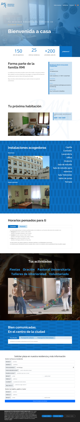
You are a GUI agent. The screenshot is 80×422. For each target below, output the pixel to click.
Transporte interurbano (45, 338)
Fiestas (15, 269)
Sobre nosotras (57, 5)
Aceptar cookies (47, 416)
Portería (22, 226)
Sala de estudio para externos (62, 170)
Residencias (65, 5)
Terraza (68, 181)
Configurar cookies (70, 416)
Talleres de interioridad (28, 274)
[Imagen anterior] (10, 124)
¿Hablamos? (65, 51)
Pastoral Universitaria (54, 269)
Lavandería (67, 154)
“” (8, 418)
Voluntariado (59, 274)
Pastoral (72, 5)
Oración (29, 269)
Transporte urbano (27, 338)
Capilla (69, 147)
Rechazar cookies (58, 416)
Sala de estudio (65, 164)
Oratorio (68, 161)
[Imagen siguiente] (47, 124)
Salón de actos (65, 178)
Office (69, 157)
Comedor (67, 150)
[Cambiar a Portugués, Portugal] (75, 5)
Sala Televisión (65, 175)
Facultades (13, 338)
